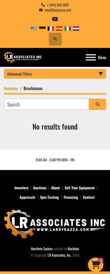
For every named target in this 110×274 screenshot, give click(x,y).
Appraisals (27, 197)
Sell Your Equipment (80, 187)
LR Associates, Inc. (59, 255)
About (55, 187)
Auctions (39, 187)
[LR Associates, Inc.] (55, 223)
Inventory (21, 187)
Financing (71, 197)
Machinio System (42, 248)
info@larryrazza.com (58, 10)
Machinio (73, 248)
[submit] (97, 104)
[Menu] (91, 57)
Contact (89, 197)
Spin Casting (49, 197)
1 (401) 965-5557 (58, 4)
